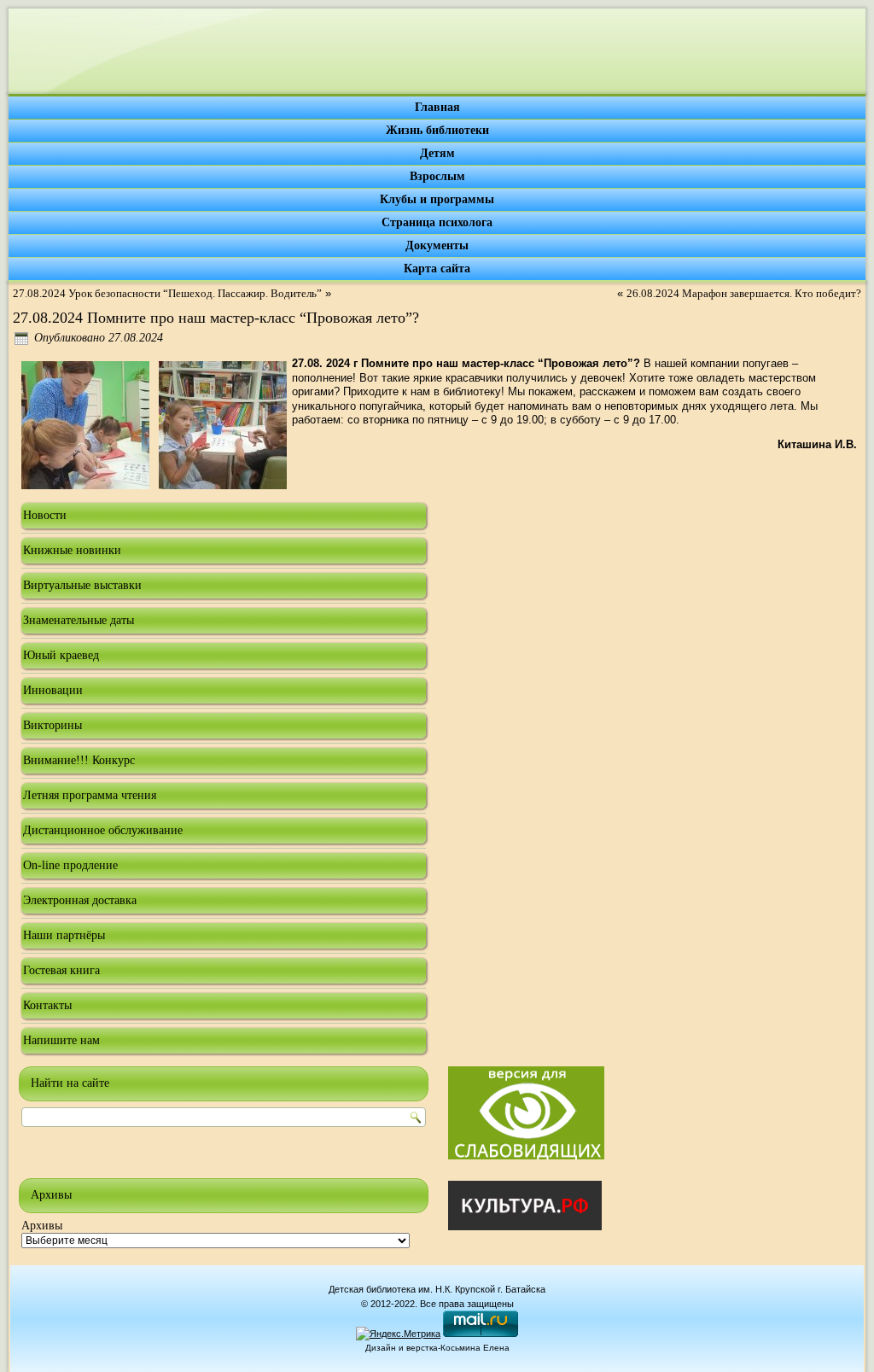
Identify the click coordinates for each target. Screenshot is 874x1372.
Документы (437, 245)
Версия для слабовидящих (526, 1112)
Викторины (52, 725)
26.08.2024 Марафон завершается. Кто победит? (743, 293)
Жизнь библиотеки (437, 130)
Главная (437, 107)
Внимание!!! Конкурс (79, 760)
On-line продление (70, 865)
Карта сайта (437, 268)
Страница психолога (437, 222)
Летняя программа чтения (89, 795)
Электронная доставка (80, 900)
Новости (45, 515)
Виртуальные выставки (82, 585)
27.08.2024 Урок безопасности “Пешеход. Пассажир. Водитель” (167, 293)
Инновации (53, 690)
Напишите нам (61, 1040)
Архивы (41, 1225)
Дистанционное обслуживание (103, 830)
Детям (437, 153)
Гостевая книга (61, 970)
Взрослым (437, 176)
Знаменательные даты (78, 620)
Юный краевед (61, 655)
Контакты (47, 1005)
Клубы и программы (437, 199)
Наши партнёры (64, 935)
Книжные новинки (72, 550)
